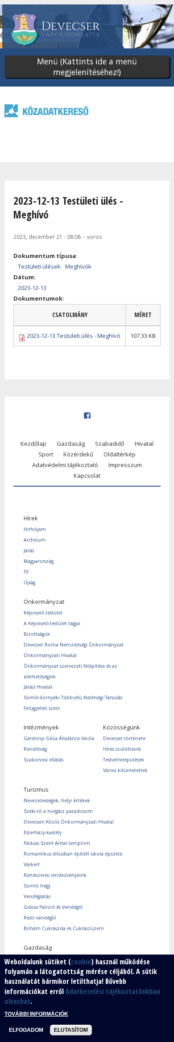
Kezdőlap (33, 444)
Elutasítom (71, 1030)
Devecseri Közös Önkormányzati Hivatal (69, 822)
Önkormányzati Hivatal (50, 655)
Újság (29, 582)
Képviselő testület (43, 613)
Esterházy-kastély (43, 832)
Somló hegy (37, 886)
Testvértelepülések (123, 760)
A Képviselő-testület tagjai (52, 623)
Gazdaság (71, 444)
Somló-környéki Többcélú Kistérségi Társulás (73, 697)
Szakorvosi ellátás (43, 760)
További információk (36, 1014)
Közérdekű (78, 454)
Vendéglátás (37, 896)
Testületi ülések (39, 266)
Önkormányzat (44, 602)
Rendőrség (35, 749)
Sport (45, 454)
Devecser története (124, 738)
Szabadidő (109, 444)
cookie (81, 962)
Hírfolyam (35, 529)
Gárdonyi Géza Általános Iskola (59, 738)
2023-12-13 (32, 288)
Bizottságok (37, 634)
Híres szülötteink (122, 749)
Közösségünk (121, 727)
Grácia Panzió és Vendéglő (53, 907)
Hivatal (144, 444)
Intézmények (41, 727)
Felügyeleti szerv (42, 708)
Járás (29, 550)
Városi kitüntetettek (125, 770)
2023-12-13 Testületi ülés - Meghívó (73, 336)
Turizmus (36, 789)
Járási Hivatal (38, 687)
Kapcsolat (87, 475)
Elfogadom (26, 1030)
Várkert (32, 864)
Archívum (35, 540)
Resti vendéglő (40, 918)
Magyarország (39, 561)
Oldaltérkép (120, 454)
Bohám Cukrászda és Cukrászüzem (64, 928)
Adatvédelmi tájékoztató (65, 465)
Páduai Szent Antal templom (57, 843)
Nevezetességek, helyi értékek (57, 800)
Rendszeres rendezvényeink (55, 875)
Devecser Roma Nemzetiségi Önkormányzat (74, 645)
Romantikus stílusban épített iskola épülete (73, 854)
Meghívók (78, 266)
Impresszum (125, 465)
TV (26, 572)
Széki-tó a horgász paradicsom (58, 811)
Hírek (31, 518)
